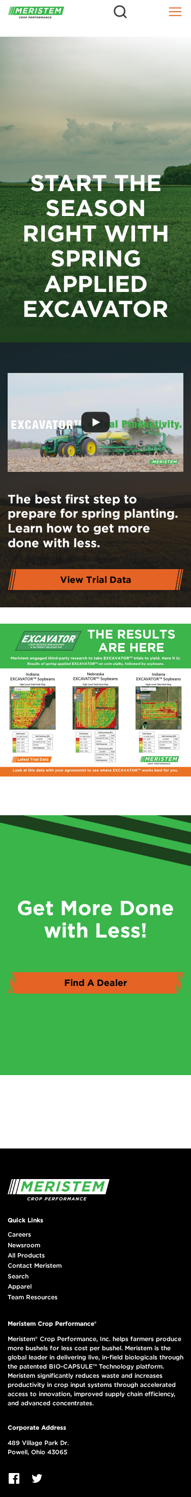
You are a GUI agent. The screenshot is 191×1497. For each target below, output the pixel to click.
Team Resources (33, 1297)
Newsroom (24, 1245)
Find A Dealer (95, 982)
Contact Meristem (35, 1265)
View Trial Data (95, 579)
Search (18, 1276)
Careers (19, 1234)
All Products (26, 1255)
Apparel (20, 1286)
